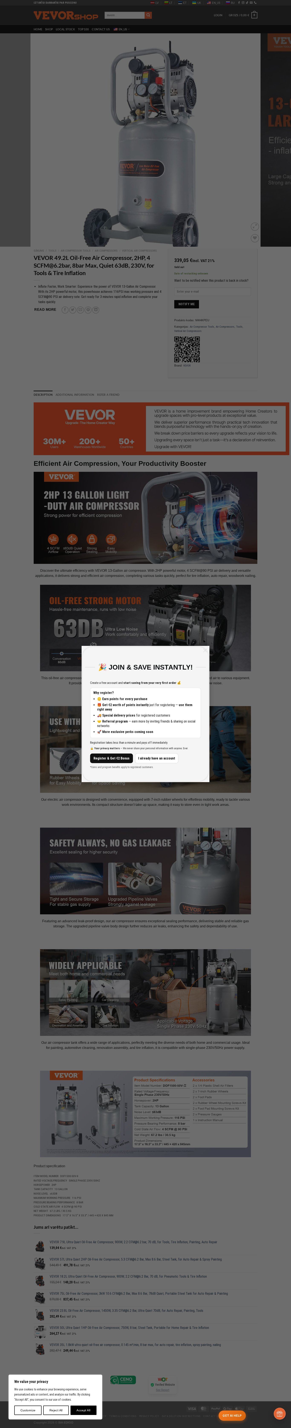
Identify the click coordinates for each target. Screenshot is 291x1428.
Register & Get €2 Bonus (112, 758)
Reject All (56, 1410)
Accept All (83, 1410)
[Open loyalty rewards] (280, 1414)
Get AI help (232, 1415)
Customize (28, 1410)
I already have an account (156, 758)
